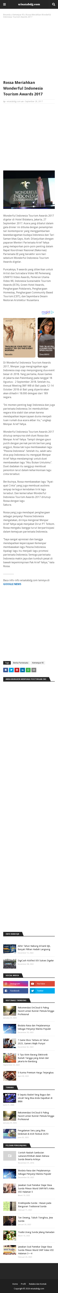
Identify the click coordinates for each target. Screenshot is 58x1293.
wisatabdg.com (14, 101)
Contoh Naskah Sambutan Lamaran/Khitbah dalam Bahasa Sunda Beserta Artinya (33, 1156)
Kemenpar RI (18, 15)
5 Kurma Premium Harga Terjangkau (36, 1072)
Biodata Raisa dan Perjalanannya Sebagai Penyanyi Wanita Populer (34, 1027)
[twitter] (42, 991)
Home (15, 1284)
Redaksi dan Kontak (37, 1284)
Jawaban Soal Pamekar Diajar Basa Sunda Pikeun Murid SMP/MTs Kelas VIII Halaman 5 (36, 1188)
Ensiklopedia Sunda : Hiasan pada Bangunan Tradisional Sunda (34, 1205)
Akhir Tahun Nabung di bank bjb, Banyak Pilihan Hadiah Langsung (34, 948)
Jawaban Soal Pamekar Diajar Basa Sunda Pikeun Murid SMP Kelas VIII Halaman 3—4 (36, 1250)
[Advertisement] (29, 48)
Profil (23, 1284)
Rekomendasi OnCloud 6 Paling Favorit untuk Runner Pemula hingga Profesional (36, 1011)
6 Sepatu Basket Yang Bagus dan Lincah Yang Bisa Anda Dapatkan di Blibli (35, 1098)
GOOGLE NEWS (12, 584)
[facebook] (15, 991)
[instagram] (15, 983)
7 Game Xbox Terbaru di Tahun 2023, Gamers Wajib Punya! (33, 1042)
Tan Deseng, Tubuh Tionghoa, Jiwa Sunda (35, 1219)
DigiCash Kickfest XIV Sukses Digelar (36, 960)
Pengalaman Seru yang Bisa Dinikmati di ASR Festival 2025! (33, 1132)
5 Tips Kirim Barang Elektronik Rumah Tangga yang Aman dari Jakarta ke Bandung (33, 1058)
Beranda (7, 15)
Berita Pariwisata (20, 663)
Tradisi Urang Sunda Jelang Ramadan (36, 1232)
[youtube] (42, 983)
